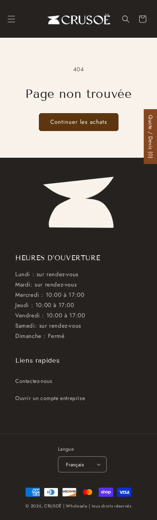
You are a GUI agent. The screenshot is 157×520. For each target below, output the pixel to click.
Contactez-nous (33, 381)
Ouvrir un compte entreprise (50, 398)
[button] (11, 19)
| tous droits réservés (110, 506)
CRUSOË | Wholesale (66, 506)
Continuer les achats (78, 122)
